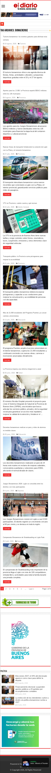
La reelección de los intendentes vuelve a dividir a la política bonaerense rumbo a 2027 (32, 700)
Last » (31, 589)
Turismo (23, 44)
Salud (20, 373)
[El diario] (25, 6)
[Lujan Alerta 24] (25, 14)
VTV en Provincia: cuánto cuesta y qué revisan (20, 203)
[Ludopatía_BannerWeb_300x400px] (20, 640)
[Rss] (21, 767)
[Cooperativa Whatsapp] (20, 731)
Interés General (23, 207)
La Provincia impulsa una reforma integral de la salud (22, 369)
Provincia (22, 97)
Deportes (20, 491)
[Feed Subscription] (50, 31)
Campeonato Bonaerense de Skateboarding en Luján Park (23, 537)
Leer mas (7, 82)
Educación (21, 320)
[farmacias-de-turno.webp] (20, 602)
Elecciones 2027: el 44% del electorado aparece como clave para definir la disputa (31, 678)
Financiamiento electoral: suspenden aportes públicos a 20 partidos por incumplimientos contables (30, 689)
